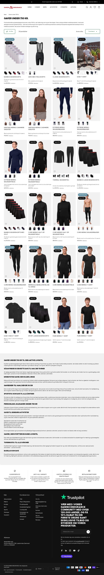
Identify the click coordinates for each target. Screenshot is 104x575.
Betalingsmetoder (89, 474)
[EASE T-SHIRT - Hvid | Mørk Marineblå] (96, 73)
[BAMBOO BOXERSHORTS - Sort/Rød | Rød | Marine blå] (14, 73)
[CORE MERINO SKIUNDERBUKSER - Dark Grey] (23, 281)
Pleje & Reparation (25, 501)
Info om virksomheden (39, 516)
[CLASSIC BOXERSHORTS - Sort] (54, 73)
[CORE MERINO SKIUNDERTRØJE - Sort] (54, 281)
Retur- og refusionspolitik (9, 569)
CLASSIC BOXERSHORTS (61, 77)
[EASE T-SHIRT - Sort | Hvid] (79, 73)
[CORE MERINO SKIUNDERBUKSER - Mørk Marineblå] (87, 228)
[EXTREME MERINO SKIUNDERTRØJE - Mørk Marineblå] (34, 176)
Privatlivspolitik (24, 504)
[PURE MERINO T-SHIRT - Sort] (54, 332)
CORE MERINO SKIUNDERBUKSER (88, 232)
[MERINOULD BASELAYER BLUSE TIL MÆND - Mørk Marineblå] (43, 281)
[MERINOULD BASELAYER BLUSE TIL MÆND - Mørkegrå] (39, 281)
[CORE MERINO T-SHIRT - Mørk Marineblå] (92, 281)
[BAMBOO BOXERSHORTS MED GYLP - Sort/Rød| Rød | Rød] (19, 228)
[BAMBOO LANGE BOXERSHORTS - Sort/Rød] (79, 176)
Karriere (38, 510)
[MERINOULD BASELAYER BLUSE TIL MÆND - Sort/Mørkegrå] (34, 281)
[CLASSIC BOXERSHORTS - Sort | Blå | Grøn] (59, 73)
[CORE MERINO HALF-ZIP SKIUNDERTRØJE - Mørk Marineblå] (39, 228)
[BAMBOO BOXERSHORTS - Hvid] (23, 73)
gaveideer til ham (15, 372)
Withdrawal (23, 516)
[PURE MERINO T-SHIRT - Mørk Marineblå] (59, 332)
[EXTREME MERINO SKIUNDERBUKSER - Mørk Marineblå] (54, 123)
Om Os (37, 499)
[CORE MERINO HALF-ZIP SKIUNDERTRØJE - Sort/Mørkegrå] (34, 228)
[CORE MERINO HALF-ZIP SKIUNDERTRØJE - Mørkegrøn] (43, 228)
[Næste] (72, 2)
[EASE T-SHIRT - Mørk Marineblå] (92, 73)
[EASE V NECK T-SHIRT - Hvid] (10, 332)
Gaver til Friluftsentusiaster (12, 415)
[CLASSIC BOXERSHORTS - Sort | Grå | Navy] (67, 73)
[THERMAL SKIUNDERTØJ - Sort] (59, 176)
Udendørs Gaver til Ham (11, 407)
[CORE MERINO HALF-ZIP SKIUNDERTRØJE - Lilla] (63, 228)
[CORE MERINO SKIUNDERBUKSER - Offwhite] (10, 281)
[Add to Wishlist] (6, 68)
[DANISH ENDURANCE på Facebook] (62, 551)
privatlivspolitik (80, 541)
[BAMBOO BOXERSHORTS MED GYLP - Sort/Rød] (5, 228)
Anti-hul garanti (40, 474)
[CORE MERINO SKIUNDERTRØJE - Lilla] (67, 281)
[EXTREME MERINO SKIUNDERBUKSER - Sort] (63, 123)
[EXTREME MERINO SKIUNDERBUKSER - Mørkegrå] (59, 123)
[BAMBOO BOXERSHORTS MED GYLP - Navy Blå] (23, 228)
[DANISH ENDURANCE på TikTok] (79, 551)
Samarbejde (39, 513)
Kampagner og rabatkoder (24, 513)
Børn (5, 507)
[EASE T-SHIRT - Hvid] (83, 73)
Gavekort (6, 515)
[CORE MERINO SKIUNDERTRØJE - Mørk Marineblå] (63, 281)
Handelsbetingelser (25, 507)
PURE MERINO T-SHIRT (60, 336)
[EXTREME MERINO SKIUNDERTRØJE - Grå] (14, 176)
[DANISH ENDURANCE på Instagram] (70, 551)
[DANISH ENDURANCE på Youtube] (74, 551)
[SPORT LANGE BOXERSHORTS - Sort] (30, 332)
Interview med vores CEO (41, 506)
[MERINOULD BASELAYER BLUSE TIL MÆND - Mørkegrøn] (47, 281)
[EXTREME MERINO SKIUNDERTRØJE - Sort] (10, 176)
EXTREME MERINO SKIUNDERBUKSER (59, 128)
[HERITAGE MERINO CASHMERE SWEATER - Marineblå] (14, 123)
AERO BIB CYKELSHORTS (36, 77)
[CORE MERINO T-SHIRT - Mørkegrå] (83, 281)
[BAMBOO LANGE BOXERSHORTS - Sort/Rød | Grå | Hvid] (83, 176)
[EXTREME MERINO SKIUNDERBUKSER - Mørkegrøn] (87, 123)
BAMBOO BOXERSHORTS (12, 77)
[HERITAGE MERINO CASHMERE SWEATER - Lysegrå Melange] (10, 123)
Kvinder (6, 504)
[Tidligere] (32, 2)
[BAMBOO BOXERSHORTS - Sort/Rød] (10, 73)
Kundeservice (15, 474)
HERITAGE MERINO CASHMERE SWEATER (14, 128)
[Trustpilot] (76, 497)
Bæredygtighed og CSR (41, 502)
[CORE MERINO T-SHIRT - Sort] (79, 281)
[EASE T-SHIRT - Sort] (87, 73)
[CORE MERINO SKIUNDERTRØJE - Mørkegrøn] (59, 281)
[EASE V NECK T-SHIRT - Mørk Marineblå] (14, 332)
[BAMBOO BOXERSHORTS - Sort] (5, 73)
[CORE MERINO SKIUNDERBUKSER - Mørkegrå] (83, 228)
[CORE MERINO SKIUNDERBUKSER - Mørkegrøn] (92, 228)
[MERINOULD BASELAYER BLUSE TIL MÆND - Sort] (30, 281)
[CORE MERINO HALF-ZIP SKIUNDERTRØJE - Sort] (30, 228)
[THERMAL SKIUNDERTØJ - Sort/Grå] (54, 176)
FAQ (21, 499)
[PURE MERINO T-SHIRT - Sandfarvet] (63, 332)
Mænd (6, 501)
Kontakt (22, 519)
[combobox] (81, 2)
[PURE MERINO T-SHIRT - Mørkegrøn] (83, 332)
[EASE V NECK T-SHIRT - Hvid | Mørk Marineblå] (19, 332)
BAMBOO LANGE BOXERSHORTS (88, 180)
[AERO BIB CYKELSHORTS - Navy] (34, 73)
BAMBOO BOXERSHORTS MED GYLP (14, 233)
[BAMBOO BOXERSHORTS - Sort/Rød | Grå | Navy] (19, 73)
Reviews (38, 520)
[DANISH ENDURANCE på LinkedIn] (66, 550)
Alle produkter (8, 499)
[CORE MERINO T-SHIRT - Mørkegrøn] (87, 281)
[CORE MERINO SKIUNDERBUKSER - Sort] (79, 228)
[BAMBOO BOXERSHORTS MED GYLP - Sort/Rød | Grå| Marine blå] (10, 228)
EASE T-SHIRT (81, 77)
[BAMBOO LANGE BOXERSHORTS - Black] (92, 176)
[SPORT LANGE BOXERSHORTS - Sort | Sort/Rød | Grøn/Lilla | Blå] (43, 332)
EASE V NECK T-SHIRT (11, 336)
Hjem (5, 14)
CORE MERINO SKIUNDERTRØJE (63, 285)
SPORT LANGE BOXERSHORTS (38, 336)
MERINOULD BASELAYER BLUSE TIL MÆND (38, 286)
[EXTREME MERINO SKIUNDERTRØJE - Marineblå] (5, 176)
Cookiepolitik (23, 509)
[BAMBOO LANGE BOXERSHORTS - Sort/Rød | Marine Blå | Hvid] (87, 176)
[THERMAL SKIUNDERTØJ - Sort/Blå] (67, 176)
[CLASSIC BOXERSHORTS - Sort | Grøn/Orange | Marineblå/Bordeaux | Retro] (72, 73)
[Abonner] (88, 531)
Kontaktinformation (9, 572)
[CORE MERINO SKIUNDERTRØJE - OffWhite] (72, 281)
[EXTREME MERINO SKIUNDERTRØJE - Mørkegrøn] (39, 176)
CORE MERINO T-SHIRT (85, 285)
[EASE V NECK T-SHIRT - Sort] (5, 332)
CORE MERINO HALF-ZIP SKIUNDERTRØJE (36, 233)
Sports (6, 509)
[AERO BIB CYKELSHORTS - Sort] (30, 73)
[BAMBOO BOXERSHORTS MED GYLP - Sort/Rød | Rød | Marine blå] (14, 228)
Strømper (6, 512)
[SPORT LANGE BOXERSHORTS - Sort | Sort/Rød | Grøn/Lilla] (34, 332)
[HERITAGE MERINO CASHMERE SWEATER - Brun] (5, 123)
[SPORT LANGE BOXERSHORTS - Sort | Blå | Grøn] (39, 332)
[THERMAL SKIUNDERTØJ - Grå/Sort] (63, 176)
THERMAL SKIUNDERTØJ (61, 180)
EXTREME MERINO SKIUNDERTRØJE (10, 181)
